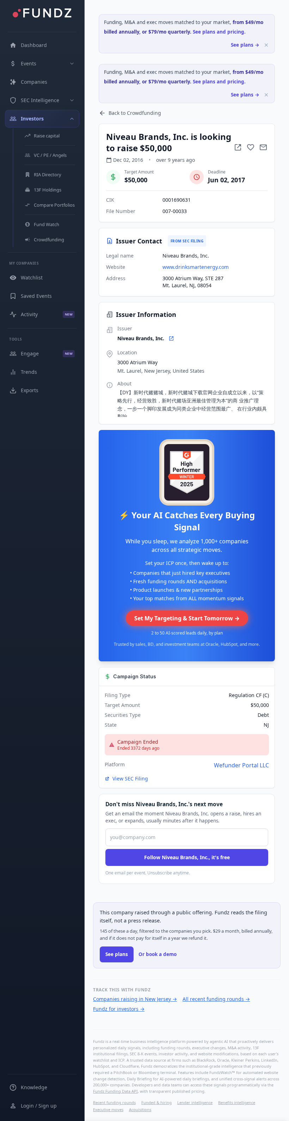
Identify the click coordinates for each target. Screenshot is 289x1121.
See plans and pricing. (219, 32)
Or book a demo (158, 954)
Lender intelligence (195, 1102)
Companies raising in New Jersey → (135, 999)
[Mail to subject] (263, 147)
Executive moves (108, 1109)
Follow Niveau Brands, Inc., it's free (187, 857)
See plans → (245, 45)
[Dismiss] (266, 45)
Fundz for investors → (118, 1008)
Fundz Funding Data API (115, 1091)
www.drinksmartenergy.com (195, 267)
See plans (116, 954)
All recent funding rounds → (216, 999)
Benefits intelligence (236, 1102)
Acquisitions (140, 1109)
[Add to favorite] (250, 147)
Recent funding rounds (114, 1102)
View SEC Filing (130, 778)
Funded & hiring (156, 1102)
